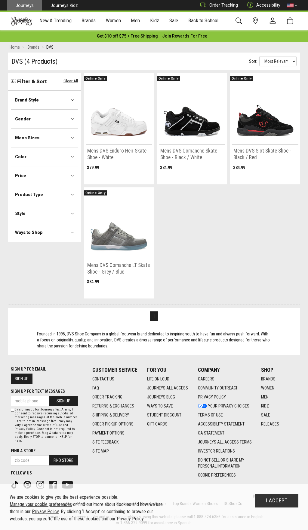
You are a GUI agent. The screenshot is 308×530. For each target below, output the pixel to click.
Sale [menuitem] (173, 20)
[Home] (21, 21)
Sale (265, 415)
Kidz (265, 406)
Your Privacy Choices (228, 406)
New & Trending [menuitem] (55, 20)
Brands (268, 379)
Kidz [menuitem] (154, 20)
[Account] (274, 21)
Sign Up (22, 378)
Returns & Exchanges (113, 406)
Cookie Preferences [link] (217, 475)
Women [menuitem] (113, 20)
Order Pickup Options (113, 424)
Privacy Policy (212, 397)
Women (267, 388)
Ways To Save (160, 406)
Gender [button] (23, 119)
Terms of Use (210, 415)
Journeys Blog (161, 397)
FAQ (95, 388)
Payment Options (108, 433)
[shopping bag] (291, 21)
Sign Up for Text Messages (38, 391)
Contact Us (103, 379)
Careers (206, 379)
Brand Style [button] (27, 100)
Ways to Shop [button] (29, 232)
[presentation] (56, 21)
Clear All (70, 81)
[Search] (240, 21)
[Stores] (256, 21)
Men (265, 397)
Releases (270, 424)
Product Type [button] (29, 194)
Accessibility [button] (268, 5)
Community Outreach (218, 388)
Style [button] (20, 213)
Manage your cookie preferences (41, 504)
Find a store (23, 450)
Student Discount (164, 415)
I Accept (277, 501)
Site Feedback (105, 442)
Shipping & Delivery (110, 415)
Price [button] (20, 175)
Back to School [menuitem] (203, 20)
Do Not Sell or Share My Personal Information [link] (221, 463)
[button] (292, 5)
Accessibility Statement (221, 424)
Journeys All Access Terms (225, 442)
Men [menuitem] (135, 20)
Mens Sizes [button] (27, 137)
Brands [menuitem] (89, 20)
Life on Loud (158, 379)
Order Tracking (223, 5)
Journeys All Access (167, 388)
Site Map (100, 451)
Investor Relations (216, 451)
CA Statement (211, 433)
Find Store (63, 460)
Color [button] (20, 156)
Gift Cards (157, 424)
